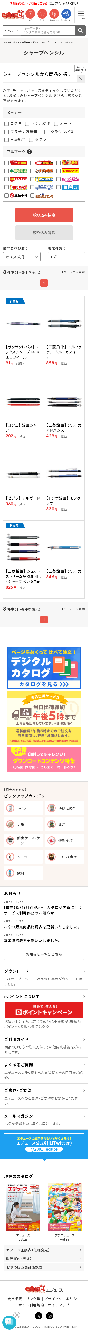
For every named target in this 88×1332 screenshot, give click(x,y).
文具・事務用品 (23, 42)
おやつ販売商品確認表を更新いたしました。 (42, 926)
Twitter (38, 1315)
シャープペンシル (48, 42)
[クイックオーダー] (66, 14)
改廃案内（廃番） (19, 1258)
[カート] (42, 14)
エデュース (44, 1288)
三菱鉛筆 (18, 139)
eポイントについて (22, 996)
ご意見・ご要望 (17, 1090)
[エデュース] (13, 14)
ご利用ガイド (16, 1039)
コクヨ (16, 123)
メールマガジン (18, 1116)
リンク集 (33, 1298)
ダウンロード (16, 971)
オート (65, 123)
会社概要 (14, 1298)
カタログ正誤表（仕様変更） (28, 1249)
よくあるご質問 (18, 1065)
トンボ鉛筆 (40, 123)
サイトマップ (58, 1304)
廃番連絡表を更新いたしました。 (32, 940)
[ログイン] (30, 14)
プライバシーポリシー (62, 1298)
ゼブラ (40, 139)
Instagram (49, 1315)
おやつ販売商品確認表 (24, 1267)
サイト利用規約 (31, 1304)
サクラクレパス (60, 131)
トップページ (9, 42)
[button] (29, 151)
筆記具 (35, 42)
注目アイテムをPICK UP (44, 3)
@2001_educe (44, 1149)
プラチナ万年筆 (23, 131)
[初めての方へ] (54, 14)
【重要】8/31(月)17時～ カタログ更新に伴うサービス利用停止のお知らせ (43, 910)
